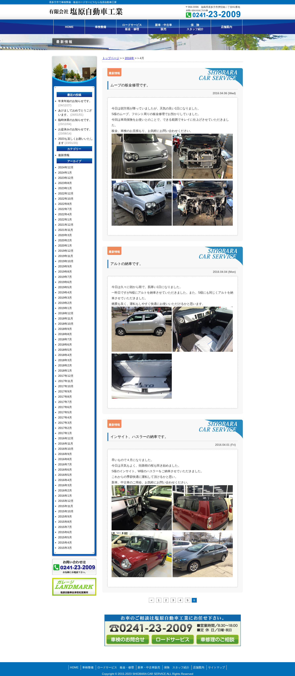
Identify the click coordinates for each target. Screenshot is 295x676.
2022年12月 (65, 193)
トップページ (110, 58)
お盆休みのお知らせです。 (75, 129)
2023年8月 (65, 183)
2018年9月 (65, 328)
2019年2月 (65, 302)
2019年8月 (65, 271)
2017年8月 (65, 396)
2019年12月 (65, 250)
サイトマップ (216, 667)
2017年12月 (65, 375)
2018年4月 (65, 355)
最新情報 (114, 73)
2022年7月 (65, 209)
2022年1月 (65, 219)
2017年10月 (65, 386)
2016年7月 (65, 464)
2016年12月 (65, 438)
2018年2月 (65, 365)
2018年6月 (65, 344)
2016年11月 (65, 443)
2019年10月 (65, 261)
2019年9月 (65, 266)
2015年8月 (65, 521)
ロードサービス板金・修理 (132, 27)
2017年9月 (65, 391)
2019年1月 (65, 308)
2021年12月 (65, 224)
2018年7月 (65, 339)
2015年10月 (65, 511)
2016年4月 (65, 480)
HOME (69, 26)
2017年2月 (65, 427)
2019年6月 (65, 282)
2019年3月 (65, 297)
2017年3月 (65, 422)
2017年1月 (65, 433)
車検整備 (100, 26)
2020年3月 (65, 235)
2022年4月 (65, 214)
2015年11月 (65, 506)
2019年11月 (65, 256)
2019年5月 (65, 287)
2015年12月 (65, 500)
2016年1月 (65, 495)
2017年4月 (65, 417)
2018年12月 (65, 313)
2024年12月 (65, 167)
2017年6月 (65, 407)
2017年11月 (65, 381)
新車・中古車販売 (163, 27)
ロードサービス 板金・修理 (115, 667)
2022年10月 (65, 198)
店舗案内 (226, 26)
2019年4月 (65, 292)
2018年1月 (65, 370)
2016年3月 (65, 485)
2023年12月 (65, 177)
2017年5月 (65, 412)
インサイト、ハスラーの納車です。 (139, 437)
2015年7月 (65, 526)
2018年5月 (65, 349)
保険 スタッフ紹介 (176, 667)
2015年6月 (65, 532)
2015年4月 (65, 542)
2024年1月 (65, 172)
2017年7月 (65, 401)
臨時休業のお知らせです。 (75, 119)
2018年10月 (65, 323)
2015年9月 (65, 516)
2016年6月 (65, 469)
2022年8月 (65, 203)
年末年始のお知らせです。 (75, 101)
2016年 (129, 58)
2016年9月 (65, 454)
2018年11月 (65, 318)
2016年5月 (65, 474)
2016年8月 (65, 459)
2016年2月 (65, 490)
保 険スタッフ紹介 (195, 27)
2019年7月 (65, 276)
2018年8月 (65, 334)
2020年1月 (65, 245)
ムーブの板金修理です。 (130, 85)
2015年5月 (65, 537)
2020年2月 (65, 240)
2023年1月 (65, 188)
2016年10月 (65, 448)
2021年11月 (65, 229)
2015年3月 (65, 547)
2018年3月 (65, 360)
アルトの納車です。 (126, 264)
